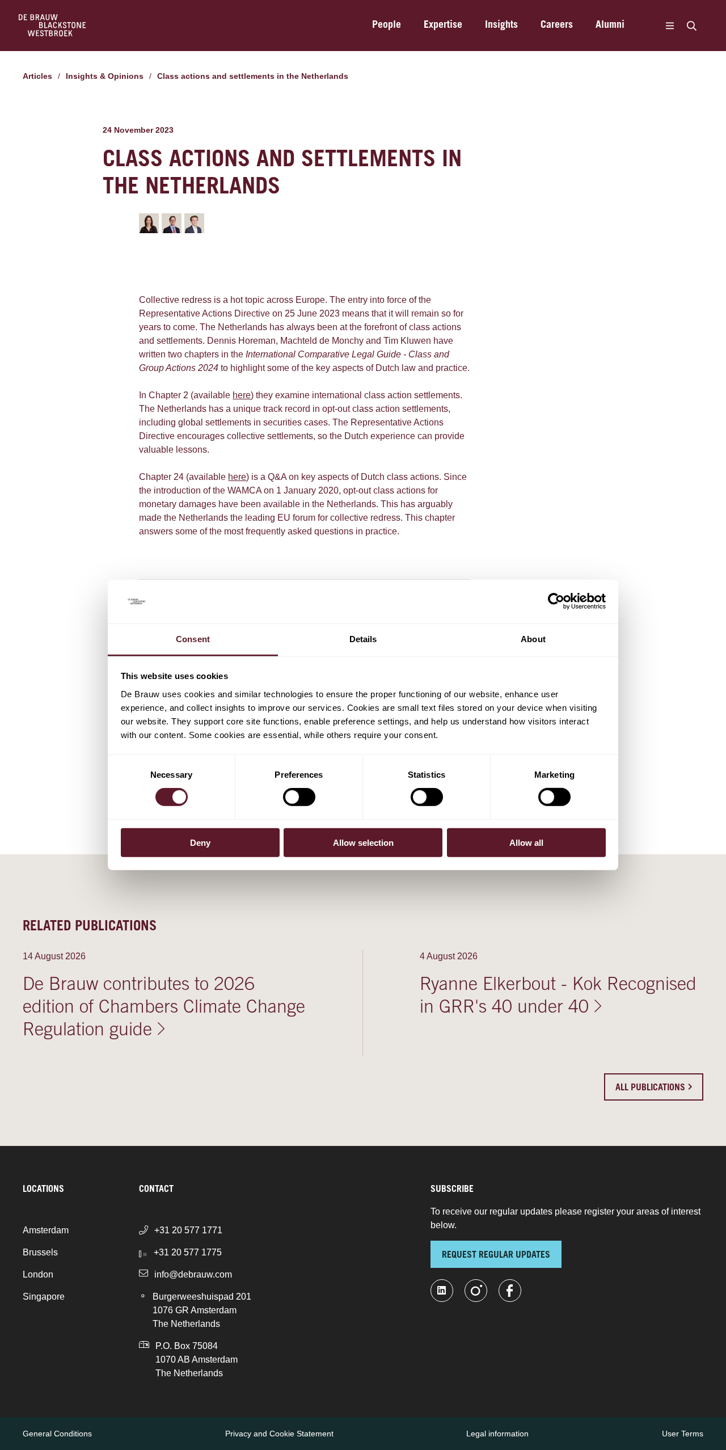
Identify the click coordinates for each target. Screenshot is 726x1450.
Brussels (40, 1252)
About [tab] (533, 639)
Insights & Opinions (104, 76)
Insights (501, 25)
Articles (37, 76)
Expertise (443, 25)
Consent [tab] (193, 639)
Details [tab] (363, 639)
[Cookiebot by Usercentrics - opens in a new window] (556, 601)
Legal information (497, 1433)
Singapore (44, 1296)
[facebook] (510, 1290)
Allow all (526, 842)
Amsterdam (46, 1230)
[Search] (691, 25)
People (386, 25)
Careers (557, 25)
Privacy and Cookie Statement (279, 1433)
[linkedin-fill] (441, 1290)
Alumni (610, 25)
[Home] (52, 25)
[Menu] (670, 25)
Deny (200, 842)
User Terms (682, 1433)
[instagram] (476, 1290)
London (38, 1274)
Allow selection (363, 842)
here (242, 395)
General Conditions (57, 1433)
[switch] (299, 797)
